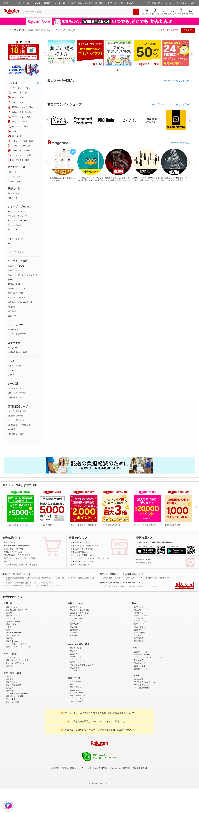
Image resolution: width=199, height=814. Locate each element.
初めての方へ (9, 542)
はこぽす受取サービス (17, 420)
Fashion (46, 3)
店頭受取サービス (15, 429)
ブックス (89, 3)
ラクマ (109, 3)
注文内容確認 (11, 565)
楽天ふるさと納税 (15, 293)
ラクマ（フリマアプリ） (18, 334)
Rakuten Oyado (76, 618)
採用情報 (127, 768)
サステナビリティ (143, 563)
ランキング (19, 3)
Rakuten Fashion (15, 225)
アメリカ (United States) (144, 682)
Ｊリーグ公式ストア (16, 252)
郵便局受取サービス (16, 416)
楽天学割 (12, 311)
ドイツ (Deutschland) (143, 688)
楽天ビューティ (140, 621)
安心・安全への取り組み (14, 549)
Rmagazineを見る (180, 142)
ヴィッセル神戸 (76, 701)
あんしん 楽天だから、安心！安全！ (184, 585)
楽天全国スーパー (13, 632)
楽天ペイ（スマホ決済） (16, 663)
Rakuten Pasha (140, 660)
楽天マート (10, 630)
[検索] (136, 12)
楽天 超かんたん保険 (14, 696)
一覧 (37, 83)
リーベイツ (119, 3)
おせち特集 (12, 198)
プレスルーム (115, 768)
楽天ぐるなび (139, 627)
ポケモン (12, 243)
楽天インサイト (140, 666)
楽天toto (73, 627)
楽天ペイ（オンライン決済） (18, 660)
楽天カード (10, 657)
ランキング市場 (14, 366)
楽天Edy (9, 666)
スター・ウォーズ (15, 239)
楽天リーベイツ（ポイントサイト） (23, 275)
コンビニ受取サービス (17, 411)
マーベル (12, 234)
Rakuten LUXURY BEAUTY (19, 221)
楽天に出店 (182, 3)
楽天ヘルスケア (140, 616)
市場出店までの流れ (79, 552)
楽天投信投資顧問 (13, 685)
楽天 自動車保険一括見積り (17, 693)
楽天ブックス (11, 607)
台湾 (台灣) (138, 679)
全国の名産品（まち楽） (18, 352)
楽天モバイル (75, 648)
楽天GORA (74, 624)
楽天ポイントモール (142, 655)
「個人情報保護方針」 (43, 585)
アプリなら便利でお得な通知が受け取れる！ (155, 542)
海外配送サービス (15, 434)
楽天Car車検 (139, 632)
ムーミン (12, 248)
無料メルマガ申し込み (13, 552)
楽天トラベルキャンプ (79, 613)
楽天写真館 (138, 635)
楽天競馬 (74, 632)
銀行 (80, 3)
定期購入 (12, 307)
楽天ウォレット (12, 682)
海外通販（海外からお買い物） (21, 302)
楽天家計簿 (138, 641)
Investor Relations (82, 768)
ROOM (11, 370)
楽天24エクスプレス (16, 289)
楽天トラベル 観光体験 (79, 610)
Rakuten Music (76, 693)
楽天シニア (138, 618)
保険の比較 (10, 699)
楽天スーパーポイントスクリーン (148, 657)
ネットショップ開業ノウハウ (83, 555)
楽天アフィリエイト (78, 662)
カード (66, 3)
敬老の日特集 (13, 193)
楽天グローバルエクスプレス (18, 647)
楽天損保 (9, 688)
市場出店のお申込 (78, 545)
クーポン (12, 280)
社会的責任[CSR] (100, 768)
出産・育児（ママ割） (17, 393)
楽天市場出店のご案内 (80, 542)
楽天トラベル (75, 607)
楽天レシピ (138, 624)
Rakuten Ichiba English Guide (16, 545)
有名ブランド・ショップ (18, 211)
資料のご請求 (92, 545)
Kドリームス (75, 635)
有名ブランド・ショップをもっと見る (170, 104)
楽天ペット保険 (12, 702)
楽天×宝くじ (75, 630)
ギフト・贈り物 (14, 388)
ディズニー (12, 230)
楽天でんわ (74, 654)
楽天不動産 (138, 638)
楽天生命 (9, 691)
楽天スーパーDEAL (16, 266)
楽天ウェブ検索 (76, 659)
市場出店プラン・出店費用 (82, 549)
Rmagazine (13, 348)
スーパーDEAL (33, 3)
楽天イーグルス (76, 698)
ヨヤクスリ (138, 613)
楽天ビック (10, 618)
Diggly (11, 375)
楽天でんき (138, 607)
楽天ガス (138, 610)
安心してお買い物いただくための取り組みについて (121, 582)
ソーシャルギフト (15, 397)
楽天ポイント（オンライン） (83, 561)
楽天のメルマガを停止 (28, 565)
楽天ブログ (74, 668)
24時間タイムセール (16, 270)
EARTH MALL (14, 329)
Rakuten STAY (76, 616)
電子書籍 (99, 3)
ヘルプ (192, 3)
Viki (71, 684)
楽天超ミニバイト (141, 669)
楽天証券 (9, 679)
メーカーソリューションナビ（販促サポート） (90, 558)
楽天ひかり (74, 651)
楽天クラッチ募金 (143, 559)
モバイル (8, 3)
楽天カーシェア (76, 621)
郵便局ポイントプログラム (19, 425)
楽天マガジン (75, 687)
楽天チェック (139, 663)
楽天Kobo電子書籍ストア (16, 610)
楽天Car (137, 630)
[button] (155, 11)
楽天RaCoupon (12, 641)
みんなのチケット (77, 695)
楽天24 (130, 3)
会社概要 (55, 768)
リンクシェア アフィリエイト (82, 665)
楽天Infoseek (75, 657)
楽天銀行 (9, 676)
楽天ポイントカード (142, 652)
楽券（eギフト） (15, 316)
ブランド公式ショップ (17, 216)
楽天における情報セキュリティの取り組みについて (121, 574)
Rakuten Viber (76, 671)
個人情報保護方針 (140, 768)
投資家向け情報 (67, 768)
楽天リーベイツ (12, 635)
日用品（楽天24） (15, 284)
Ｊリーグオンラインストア (17, 644)
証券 (74, 3)
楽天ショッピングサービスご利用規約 (20, 558)
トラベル (56, 3)
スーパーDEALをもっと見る (175, 80)
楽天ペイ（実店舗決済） (81, 565)
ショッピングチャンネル (18, 298)
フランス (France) (141, 685)
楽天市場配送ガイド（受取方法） (18, 555)
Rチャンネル (75, 681)
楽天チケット (75, 690)
